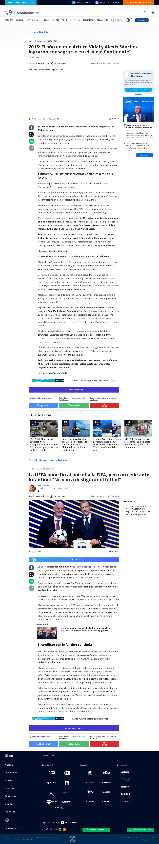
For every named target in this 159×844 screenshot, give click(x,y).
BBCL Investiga (88, 20)
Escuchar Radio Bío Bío (139, 2)
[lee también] (48, 633)
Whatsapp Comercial (98, 829)
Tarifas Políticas (11, 828)
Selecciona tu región (17, 2)
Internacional (32, 20)
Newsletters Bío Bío (84, 2)
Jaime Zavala (43, 485)
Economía (45, 20)
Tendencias (66, 20)
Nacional (19, 20)
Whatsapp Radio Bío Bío (142, 829)
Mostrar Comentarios (74, 390)
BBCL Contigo (102, 20)
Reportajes (10, 811)
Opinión (77, 20)
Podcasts (9, 20)
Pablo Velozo (37, 57)
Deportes (55, 20)
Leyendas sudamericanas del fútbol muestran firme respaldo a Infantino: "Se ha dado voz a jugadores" (86, 629)
